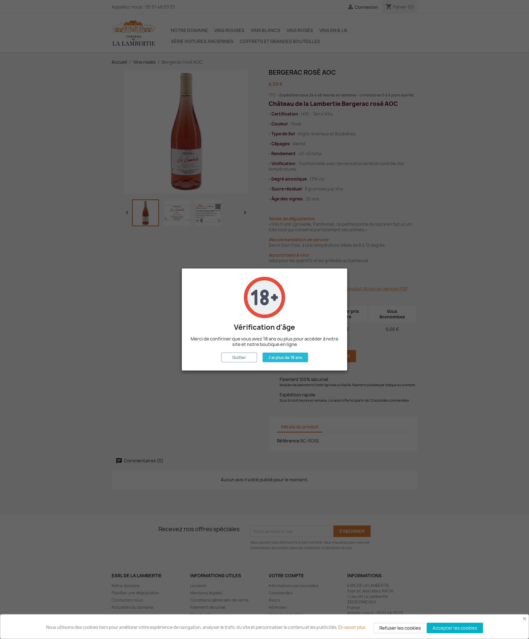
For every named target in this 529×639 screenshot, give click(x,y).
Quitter (239, 357)
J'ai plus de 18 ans (285, 357)
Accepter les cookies (455, 628)
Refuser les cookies (400, 628)
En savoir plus (351, 627)
